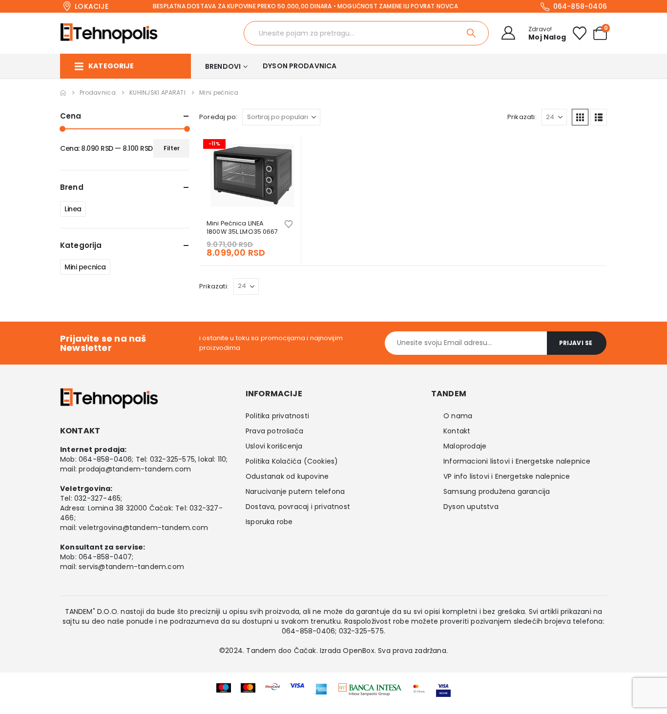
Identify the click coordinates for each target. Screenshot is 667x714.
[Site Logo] (109, 33)
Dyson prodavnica (299, 66)
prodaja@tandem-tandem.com (135, 469)
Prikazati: (522, 117)
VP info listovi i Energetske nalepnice (506, 476)
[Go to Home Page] (63, 92)
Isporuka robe (269, 522)
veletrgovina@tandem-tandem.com (143, 527)
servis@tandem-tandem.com (131, 566)
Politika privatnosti (277, 416)
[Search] (472, 33)
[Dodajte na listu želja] (288, 223)
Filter (172, 148)
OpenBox (358, 650)
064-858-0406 (105, 459)
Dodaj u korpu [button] (284, 151)
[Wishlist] (579, 33)
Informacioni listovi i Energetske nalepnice (517, 461)
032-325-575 (172, 459)
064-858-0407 (105, 557)
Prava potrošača (274, 431)
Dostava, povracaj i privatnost (298, 506)
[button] (580, 117)
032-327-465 (97, 498)
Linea (73, 209)
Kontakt (456, 431)
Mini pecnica (85, 267)
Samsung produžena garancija (496, 491)
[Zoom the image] (370, 689)
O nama (457, 416)
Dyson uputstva (471, 506)
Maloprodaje (464, 446)
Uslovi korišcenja (274, 446)
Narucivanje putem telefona (295, 491)
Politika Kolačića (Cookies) (292, 461)
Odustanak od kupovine (287, 476)
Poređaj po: (218, 117)
